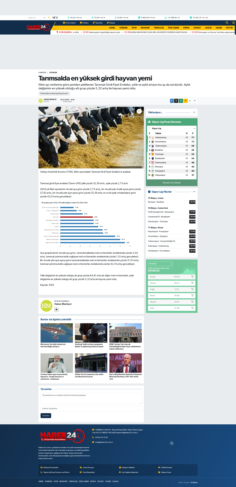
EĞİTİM (229, 28)
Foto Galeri (71, 23)
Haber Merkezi (62, 304)
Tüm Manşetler (89, 472)
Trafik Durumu (166, 467)
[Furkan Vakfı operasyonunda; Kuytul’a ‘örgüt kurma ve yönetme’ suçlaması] (57, 363)
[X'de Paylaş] (176, 101)
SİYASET (197, 28)
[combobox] (37, 18)
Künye (112, 23)
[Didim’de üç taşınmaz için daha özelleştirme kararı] (91, 363)
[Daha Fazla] (186, 101)
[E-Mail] (56, 310)
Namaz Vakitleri (128, 467)
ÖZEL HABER (173, 28)
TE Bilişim (194, 482)
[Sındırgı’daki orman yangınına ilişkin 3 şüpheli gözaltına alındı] (91, 333)
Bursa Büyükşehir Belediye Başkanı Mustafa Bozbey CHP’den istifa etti (125, 376)
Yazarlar (99, 23)
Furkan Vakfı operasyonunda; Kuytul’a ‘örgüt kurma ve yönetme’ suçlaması (54, 376)
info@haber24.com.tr (104, 442)
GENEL (112, 28)
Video (85, 23)
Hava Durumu (88, 467)
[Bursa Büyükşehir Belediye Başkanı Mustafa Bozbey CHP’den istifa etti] (125, 363)
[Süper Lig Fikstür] (194, 192)
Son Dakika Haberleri (130, 472)
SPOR (134, 28)
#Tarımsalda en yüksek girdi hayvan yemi (54, 93)
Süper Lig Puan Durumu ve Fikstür (56, 472)
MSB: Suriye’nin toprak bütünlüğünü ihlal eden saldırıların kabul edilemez (125, 346)
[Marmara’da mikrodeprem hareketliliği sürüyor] (57, 333)
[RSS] (172, 443)
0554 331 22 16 (101, 437)
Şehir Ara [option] (32, 18)
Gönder (46, 416)
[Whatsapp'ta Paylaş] (181, 101)
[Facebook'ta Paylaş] (172, 101)
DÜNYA (186, 28)
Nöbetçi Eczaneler (51, 467)
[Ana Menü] (232, 23)
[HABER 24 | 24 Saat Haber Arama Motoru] (39, 27)
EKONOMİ (145, 28)
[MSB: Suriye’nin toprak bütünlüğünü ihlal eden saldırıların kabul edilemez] (125, 333)
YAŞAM (219, 28)
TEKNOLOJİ (159, 28)
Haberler (42, 72)
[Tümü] (194, 112)
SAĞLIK (208, 28)
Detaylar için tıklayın (172, 183)
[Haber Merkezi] (46, 306)
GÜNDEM (123, 28)
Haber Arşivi (166, 472)
